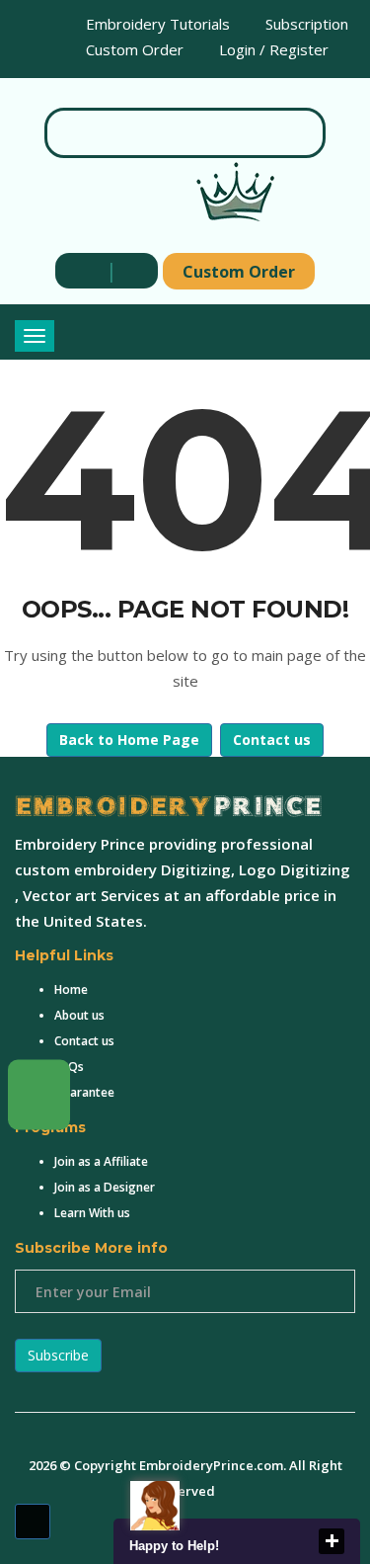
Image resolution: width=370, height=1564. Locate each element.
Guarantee (84, 1092)
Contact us (272, 739)
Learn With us (92, 1212)
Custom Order (133, 49)
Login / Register (272, 49)
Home (71, 989)
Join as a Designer (104, 1187)
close (331, 1541)
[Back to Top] (32, 1521)
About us (79, 1015)
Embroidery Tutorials (156, 24)
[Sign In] (83, 270)
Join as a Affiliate (101, 1161)
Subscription (304, 24)
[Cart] (130, 270)
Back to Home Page (129, 739)
